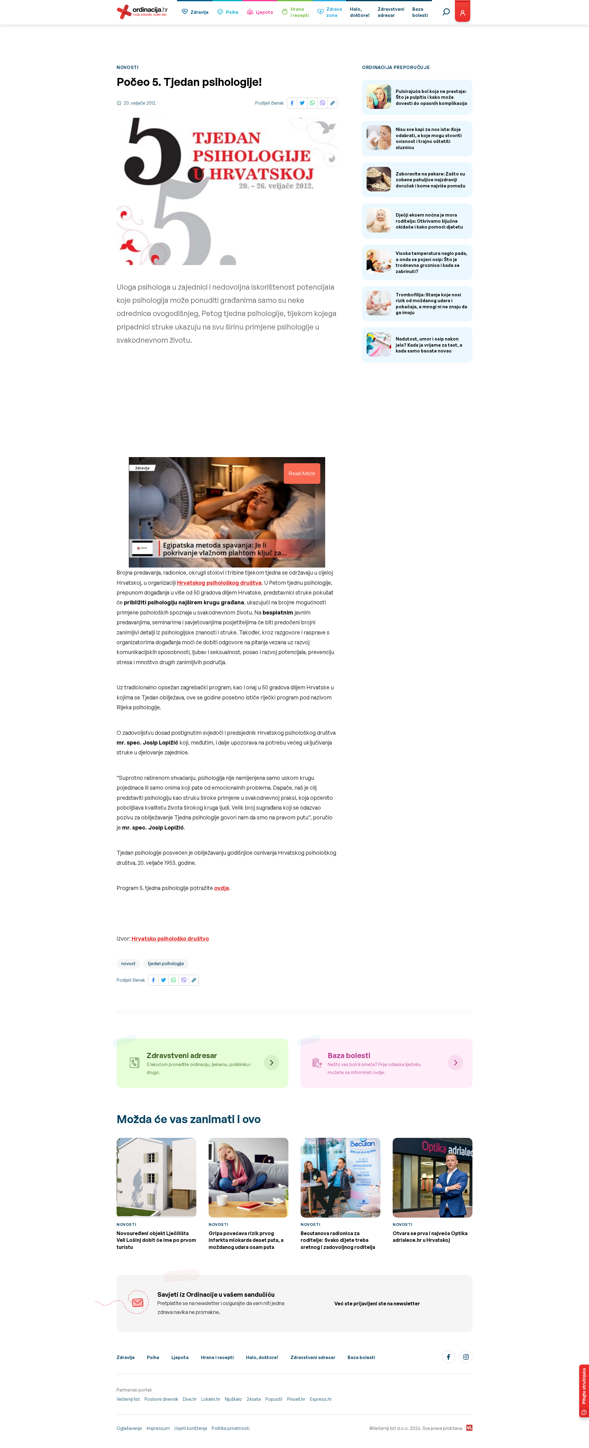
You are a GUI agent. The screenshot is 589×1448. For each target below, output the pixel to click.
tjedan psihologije (166, 963)
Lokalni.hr (210, 1399)
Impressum (158, 1428)
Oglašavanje (129, 1428)
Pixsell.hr (296, 1399)
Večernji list (128, 1399)
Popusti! (274, 1399)
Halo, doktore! (262, 1357)
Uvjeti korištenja (191, 1428)
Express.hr (321, 1399)
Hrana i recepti (217, 1357)
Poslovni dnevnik (161, 1399)
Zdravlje (200, 12)
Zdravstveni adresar (313, 1357)
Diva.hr (190, 1399)
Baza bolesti (361, 1357)
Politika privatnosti (230, 1428)
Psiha (232, 12)
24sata (254, 1399)
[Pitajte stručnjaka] (584, 1391)
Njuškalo (233, 1399)
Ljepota (264, 12)
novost (128, 963)
